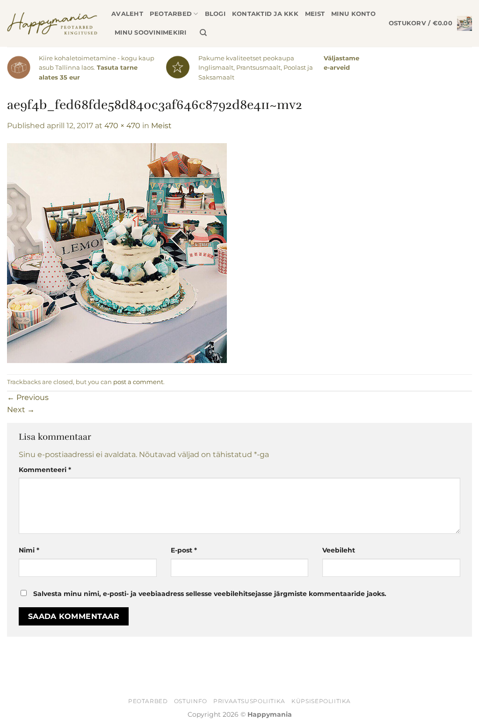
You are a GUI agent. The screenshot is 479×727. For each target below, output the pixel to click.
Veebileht (338, 550)
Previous (28, 397)
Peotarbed (171, 13)
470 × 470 (122, 125)
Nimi (29, 550)
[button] (430, 23)
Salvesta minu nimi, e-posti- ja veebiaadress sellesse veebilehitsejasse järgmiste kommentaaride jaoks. (209, 593)
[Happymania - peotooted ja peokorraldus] (52, 23)
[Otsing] (203, 33)
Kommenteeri (45, 469)
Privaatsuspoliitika (249, 701)
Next (21, 409)
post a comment (138, 381)
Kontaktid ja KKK (265, 13)
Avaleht (127, 13)
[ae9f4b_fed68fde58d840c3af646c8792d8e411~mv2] (117, 252)
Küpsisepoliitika (321, 701)
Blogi (215, 13)
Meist (315, 13)
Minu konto (353, 13)
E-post (184, 550)
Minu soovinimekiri (151, 32)
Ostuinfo (190, 701)
